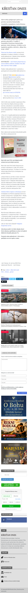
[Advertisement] (14, 251)
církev (8, 270)
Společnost (5, 290)
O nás (3, 530)
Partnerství (6, 561)
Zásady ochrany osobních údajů (12, 581)
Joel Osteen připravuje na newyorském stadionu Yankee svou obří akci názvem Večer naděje (13, 63)
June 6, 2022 (17, 98)
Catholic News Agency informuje (11, 191)
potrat (12, 272)
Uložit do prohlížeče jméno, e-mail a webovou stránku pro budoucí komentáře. (12, 388)
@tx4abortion (20, 75)
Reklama (4, 552)
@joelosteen (12, 77)
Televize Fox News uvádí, (8, 52)
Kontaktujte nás (7, 572)
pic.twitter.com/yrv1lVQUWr (11, 92)
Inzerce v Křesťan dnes (9, 557)
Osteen (7, 272)
